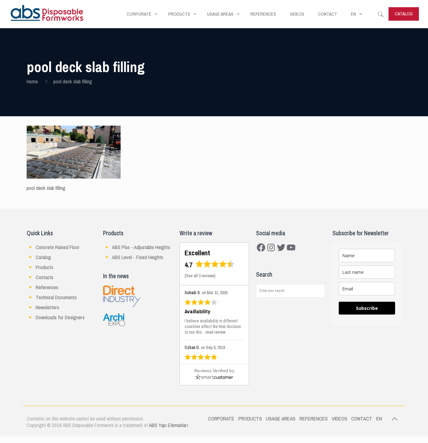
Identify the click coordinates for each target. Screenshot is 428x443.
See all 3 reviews (200, 276)
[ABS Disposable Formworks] (47, 14)
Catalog (43, 257)
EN (379, 419)
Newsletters (47, 307)
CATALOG (404, 13)
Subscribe (367, 308)
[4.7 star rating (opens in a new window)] (215, 266)
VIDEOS (339, 419)
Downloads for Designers (60, 317)
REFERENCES (314, 419)
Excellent (197, 253)
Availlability (197, 311)
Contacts (44, 277)
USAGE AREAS (280, 419)
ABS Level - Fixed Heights (137, 257)
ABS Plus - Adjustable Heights (141, 247)
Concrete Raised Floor (58, 247)
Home (32, 81)
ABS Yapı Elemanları (168, 425)
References (47, 287)
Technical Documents (56, 297)
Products (44, 267)
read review (215, 332)
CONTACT (361, 419)
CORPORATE (221, 419)
